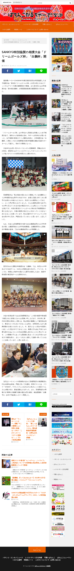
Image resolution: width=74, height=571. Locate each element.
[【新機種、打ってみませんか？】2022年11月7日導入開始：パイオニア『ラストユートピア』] (6, 480)
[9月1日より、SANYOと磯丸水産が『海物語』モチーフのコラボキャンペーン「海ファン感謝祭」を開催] (56, 103)
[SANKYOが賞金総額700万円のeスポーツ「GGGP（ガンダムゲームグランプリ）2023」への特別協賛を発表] (6, 496)
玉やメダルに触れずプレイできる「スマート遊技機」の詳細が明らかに (62, 242)
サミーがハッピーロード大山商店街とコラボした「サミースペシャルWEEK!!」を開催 (66, 117)
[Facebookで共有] (7, 70)
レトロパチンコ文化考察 (31, 24)
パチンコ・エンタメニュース (11, 24)
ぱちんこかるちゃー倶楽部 (42, 566)
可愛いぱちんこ (47, 24)
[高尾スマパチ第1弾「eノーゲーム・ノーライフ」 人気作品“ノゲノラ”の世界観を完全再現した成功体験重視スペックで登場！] (6, 463)
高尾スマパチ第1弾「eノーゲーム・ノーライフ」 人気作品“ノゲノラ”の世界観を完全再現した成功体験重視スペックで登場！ (29, 462)
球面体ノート (18, 29)
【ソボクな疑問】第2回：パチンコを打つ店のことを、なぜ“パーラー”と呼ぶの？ (61, 195)
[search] (70, 2)
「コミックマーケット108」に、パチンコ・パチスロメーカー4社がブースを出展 (66, 128)
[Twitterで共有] (18, 70)
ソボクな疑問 (6, 29)
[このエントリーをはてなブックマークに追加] (30, 70)
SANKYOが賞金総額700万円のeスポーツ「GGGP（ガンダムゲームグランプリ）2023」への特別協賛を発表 (28, 495)
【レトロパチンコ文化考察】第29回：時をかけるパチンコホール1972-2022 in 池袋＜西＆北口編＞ (61, 359)
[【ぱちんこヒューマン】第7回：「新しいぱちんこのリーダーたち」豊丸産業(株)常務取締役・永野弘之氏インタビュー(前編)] (42, 422)
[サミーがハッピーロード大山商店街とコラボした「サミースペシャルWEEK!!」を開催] (56, 116)
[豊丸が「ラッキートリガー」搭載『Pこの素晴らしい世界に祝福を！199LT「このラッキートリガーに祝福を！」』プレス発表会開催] (6, 422)
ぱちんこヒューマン (62, 24)
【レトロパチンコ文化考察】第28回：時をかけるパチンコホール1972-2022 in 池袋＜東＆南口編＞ (61, 266)
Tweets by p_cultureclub (59, 404)
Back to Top (37, 550)
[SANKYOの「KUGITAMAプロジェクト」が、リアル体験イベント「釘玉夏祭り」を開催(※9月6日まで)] (56, 88)
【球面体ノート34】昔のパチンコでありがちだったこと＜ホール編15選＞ (62, 174)
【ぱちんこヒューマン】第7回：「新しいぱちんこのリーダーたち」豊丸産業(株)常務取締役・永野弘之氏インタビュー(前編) (31, 428)
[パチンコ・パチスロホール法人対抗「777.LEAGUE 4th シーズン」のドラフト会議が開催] (56, 139)
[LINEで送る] (41, 70)
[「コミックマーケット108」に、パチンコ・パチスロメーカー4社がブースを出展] (56, 128)
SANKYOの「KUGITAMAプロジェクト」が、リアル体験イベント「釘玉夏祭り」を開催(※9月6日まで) (66, 90)
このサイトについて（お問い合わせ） (37, 29)
